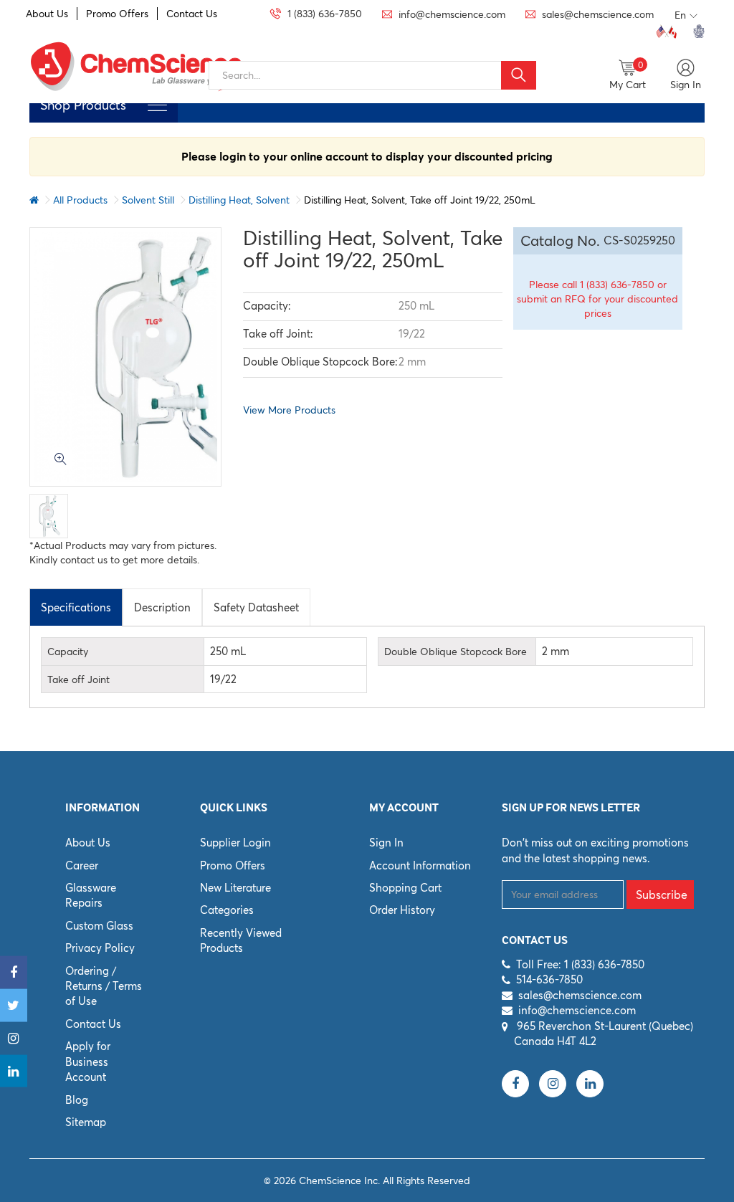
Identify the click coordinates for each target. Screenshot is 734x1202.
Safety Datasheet (256, 607)
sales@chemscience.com (580, 995)
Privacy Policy (100, 948)
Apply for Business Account (87, 1061)
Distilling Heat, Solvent (239, 200)
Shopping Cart (405, 888)
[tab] (76, 607)
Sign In (386, 842)
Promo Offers (117, 13)
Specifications (76, 607)
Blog (76, 1100)
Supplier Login (235, 842)
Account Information (420, 865)
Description (162, 607)
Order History (402, 910)
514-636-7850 (549, 979)
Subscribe (661, 894)
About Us (47, 13)
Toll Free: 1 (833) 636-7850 (580, 964)
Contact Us (191, 13)
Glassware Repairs (90, 895)
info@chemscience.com (577, 1010)
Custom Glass (99, 925)
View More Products (289, 410)
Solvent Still (148, 200)
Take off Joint (78, 679)
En (680, 15)
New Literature (235, 888)
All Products (80, 200)
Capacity (67, 651)
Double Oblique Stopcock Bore (455, 651)
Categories (227, 910)
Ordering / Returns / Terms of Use (103, 986)
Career (81, 865)
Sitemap (85, 1122)
